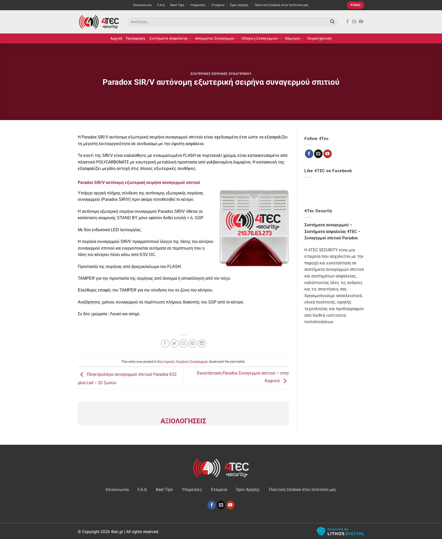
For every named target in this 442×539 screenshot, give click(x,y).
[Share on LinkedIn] (202, 343)
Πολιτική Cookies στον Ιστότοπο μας (282, 5)
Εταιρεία (218, 5)
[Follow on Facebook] (348, 21)
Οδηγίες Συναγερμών (259, 38)
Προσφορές (136, 38)
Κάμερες (292, 38)
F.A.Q (161, 5)
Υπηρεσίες (198, 5)
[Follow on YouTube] (361, 21)
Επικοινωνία (142, 5)
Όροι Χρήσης (239, 5)
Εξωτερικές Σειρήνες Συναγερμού (221, 74)
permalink (237, 362)
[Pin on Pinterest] (193, 343)
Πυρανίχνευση (319, 38)
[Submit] (332, 22)
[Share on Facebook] (165, 343)
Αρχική (116, 38)
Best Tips (177, 5)
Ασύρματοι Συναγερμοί (215, 38)
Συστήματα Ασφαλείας (168, 38)
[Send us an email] (354, 21)
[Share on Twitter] (174, 343)
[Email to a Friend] (183, 343)
